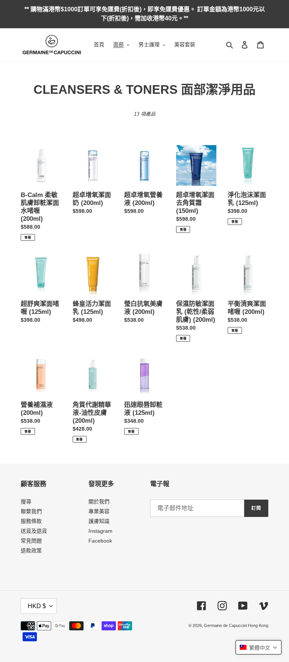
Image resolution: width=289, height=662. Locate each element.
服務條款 (31, 521)
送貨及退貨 (34, 531)
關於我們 (99, 501)
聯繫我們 (31, 511)
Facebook (100, 541)
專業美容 (99, 511)
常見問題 (31, 541)
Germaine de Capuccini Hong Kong (236, 625)
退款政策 (31, 550)
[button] (258, 647)
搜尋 (26, 501)
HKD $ (37, 606)
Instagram (100, 531)
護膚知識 (99, 521)
